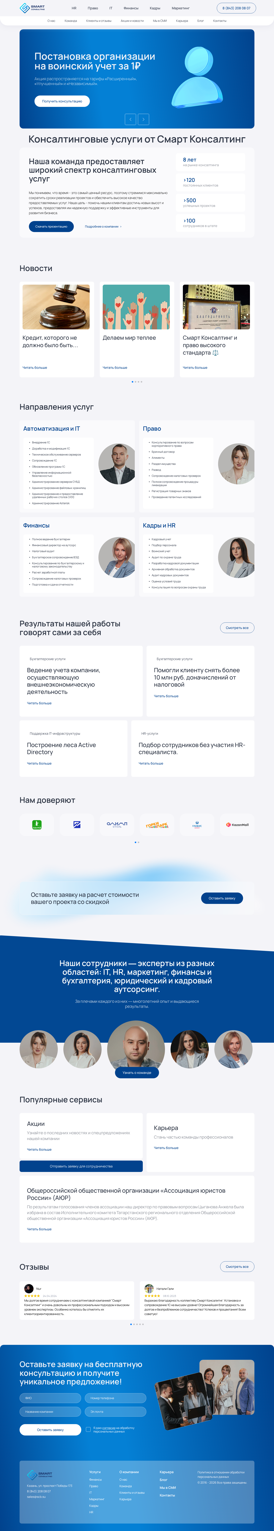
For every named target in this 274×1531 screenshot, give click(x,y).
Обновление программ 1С (48, 466)
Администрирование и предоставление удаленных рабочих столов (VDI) (57, 495)
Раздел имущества (164, 464)
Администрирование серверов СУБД (56, 481)
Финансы (131, 8)
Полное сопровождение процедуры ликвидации (175, 483)
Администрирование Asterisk (51, 503)
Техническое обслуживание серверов (56, 454)
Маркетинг (181, 8)
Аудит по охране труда (166, 557)
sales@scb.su (36, 1497)
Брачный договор (163, 451)
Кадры (155, 8)
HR (74, 8)
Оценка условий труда (166, 581)
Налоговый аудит (43, 551)
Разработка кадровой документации (175, 563)
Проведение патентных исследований (176, 497)
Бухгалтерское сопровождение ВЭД (55, 557)
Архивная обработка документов (173, 569)
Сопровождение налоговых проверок (176, 476)
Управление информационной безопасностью (51, 474)
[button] (130, 119)
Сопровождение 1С (44, 460)
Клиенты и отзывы (98, 21)
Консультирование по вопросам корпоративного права (172, 444)
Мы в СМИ (160, 21)
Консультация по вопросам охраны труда (179, 587)
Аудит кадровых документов (170, 575)
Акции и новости (132, 21)
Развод (156, 470)
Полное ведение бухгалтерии (51, 539)
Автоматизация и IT (51, 428)
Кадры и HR (159, 525)
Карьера (182, 21)
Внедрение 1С (41, 442)
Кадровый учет (161, 539)
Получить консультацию (62, 101)
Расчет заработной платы (48, 572)
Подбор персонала (164, 545)
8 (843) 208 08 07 (236, 8)
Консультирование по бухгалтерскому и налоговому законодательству (58, 564)
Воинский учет (161, 551)
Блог (200, 21)
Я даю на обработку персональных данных (113, 1429)
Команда (71, 21)
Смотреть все (237, 627)
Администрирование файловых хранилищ (59, 488)
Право (93, 8)
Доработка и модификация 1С (51, 448)
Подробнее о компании (101, 226)
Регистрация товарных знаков (171, 491)
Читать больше (35, 367)
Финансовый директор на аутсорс (54, 545)
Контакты (219, 21)
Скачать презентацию (51, 226)
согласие (108, 1428)
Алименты (158, 457)
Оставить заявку (222, 898)
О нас (51, 21)
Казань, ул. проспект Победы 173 (49, 1486)
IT (110, 8)
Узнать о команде (137, 1072)
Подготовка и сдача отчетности (52, 584)
